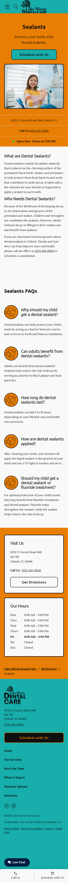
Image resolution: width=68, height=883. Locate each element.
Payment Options (15, 786)
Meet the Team (14, 768)
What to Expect (14, 777)
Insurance (11, 795)
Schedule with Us (34, 54)
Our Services (13, 759)
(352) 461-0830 (39, 131)
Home (8, 750)
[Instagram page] (13, 805)
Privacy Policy (12, 828)
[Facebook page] (6, 805)
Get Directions (34, 582)
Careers (49, 828)
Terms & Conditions (32, 828)
